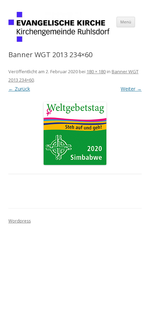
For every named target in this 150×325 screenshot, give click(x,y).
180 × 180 (96, 71)
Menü (125, 21)
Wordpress (19, 221)
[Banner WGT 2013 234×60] (75, 133)
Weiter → (131, 88)
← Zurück (19, 88)
